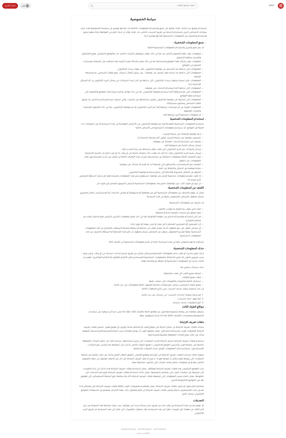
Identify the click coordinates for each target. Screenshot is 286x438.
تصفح (271, 4)
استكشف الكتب (159, 429)
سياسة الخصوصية (128, 429)
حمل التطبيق (10, 5)
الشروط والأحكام (144, 429)
